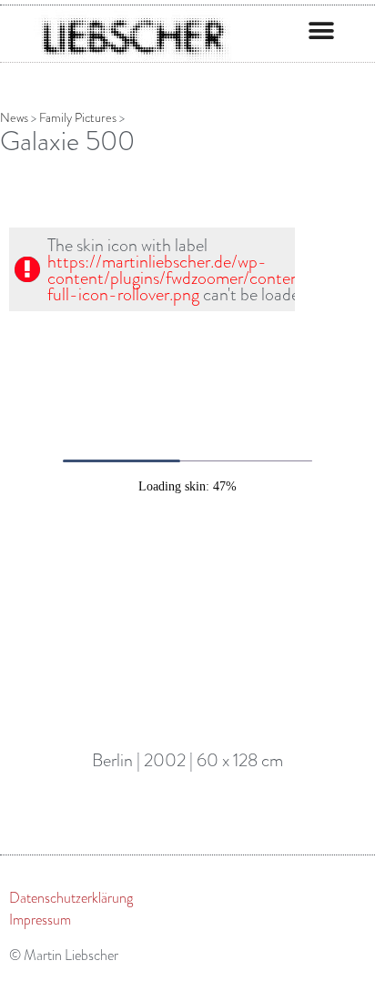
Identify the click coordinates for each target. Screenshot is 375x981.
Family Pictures (78, 117)
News (14, 117)
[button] (320, 30)
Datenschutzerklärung (71, 898)
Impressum (40, 920)
